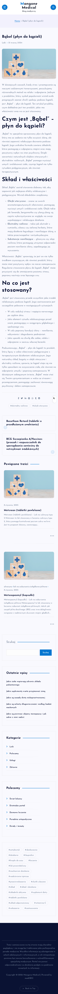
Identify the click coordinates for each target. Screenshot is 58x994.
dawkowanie (31, 850)
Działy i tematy (17, 826)
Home (17, 21)
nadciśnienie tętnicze (19, 876)
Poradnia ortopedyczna (21, 819)
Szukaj (10, 642)
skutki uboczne (39, 882)
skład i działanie (29, 887)
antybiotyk (15, 850)
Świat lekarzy (16, 799)
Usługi (12, 760)
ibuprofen (29, 855)
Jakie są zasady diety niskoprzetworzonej (25, 698)
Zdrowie (13, 767)
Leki (4, 43)
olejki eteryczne (41, 406)
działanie (14, 855)
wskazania (14, 908)
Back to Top (30, 988)
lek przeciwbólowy (18, 866)
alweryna (8, 587)
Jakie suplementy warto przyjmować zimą (25, 691)
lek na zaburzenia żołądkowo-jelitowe (30, 587)
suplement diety (40, 892)
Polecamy (14, 754)
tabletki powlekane (18, 898)
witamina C (41, 903)
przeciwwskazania (18, 882)
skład (12, 887)
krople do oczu (16, 861)
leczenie (33, 861)
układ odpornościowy (19, 903)
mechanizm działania (19, 871)
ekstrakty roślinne (20, 406)
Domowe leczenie (18, 812)
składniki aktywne (18, 892)
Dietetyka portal (17, 806)
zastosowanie (32, 908)
